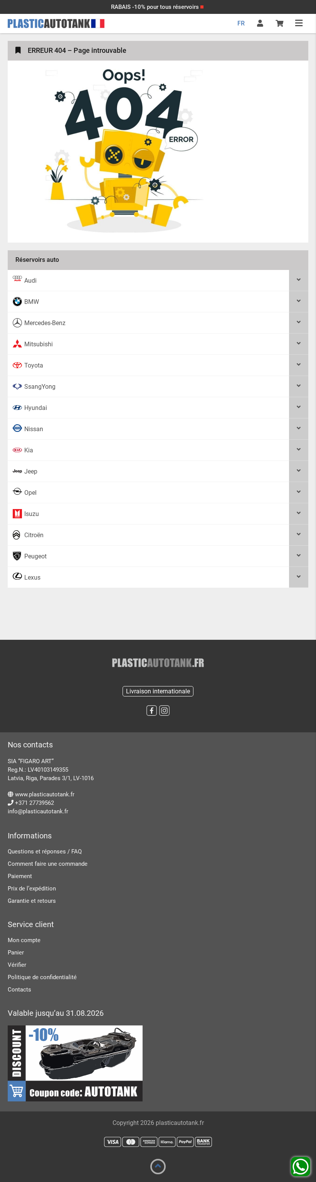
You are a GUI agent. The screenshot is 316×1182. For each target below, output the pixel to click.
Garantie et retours (32, 900)
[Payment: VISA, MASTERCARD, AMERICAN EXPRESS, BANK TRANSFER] (158, 1142)
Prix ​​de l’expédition (32, 888)
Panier (16, 952)
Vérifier (17, 964)
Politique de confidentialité (42, 977)
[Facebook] (151, 710)
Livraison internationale (158, 691)
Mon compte (24, 940)
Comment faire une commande (47, 863)
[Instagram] (164, 710)
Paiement (20, 876)
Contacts (19, 989)
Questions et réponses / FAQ (45, 851)
